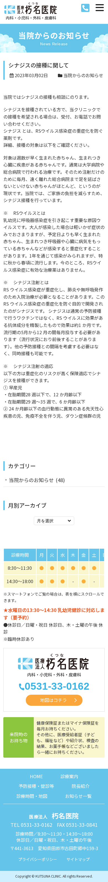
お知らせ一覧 (78, 796)
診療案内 (69, 776)
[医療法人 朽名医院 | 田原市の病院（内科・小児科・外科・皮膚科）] (31, 11)
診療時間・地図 (31, 796)
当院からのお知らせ (83, 75)
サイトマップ (78, 859)
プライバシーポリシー (37, 859)
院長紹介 (80, 786)
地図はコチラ (53, 700)
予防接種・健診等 (36, 786)
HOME (36, 776)
